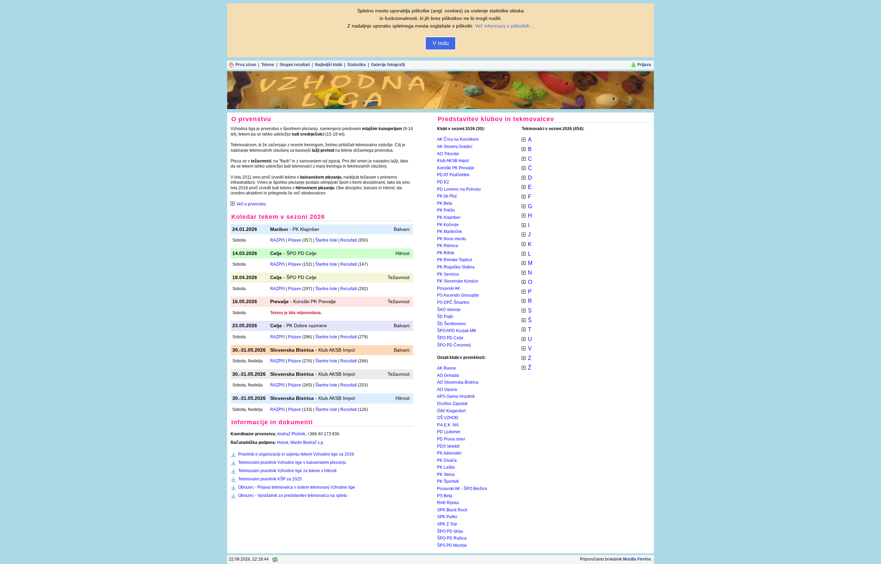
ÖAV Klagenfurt (451, 410)
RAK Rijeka (448, 502)
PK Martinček (449, 231)
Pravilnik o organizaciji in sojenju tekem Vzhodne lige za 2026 (296, 454)
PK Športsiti (448, 481)
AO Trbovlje (448, 153)
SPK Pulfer (447, 516)
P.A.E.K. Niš (448, 425)
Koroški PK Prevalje (455, 168)
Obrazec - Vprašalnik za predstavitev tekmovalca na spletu (292, 495)
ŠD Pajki (445, 316)
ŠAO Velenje (449, 309)
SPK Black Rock (452, 510)
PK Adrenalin (449, 453)
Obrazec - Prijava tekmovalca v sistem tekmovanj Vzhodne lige (296, 487)
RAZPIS (277, 240)
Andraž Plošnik (291, 434)
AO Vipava (447, 389)
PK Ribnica (447, 245)
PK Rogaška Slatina (456, 267)
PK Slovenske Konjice (457, 281)
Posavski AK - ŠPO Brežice (462, 488)
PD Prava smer (451, 439)
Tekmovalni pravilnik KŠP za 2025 (270, 479)
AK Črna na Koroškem (458, 139)
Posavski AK (448, 288)
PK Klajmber (448, 217)
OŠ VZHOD (447, 417)
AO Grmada (448, 375)
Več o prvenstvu (251, 204)
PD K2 (443, 182)
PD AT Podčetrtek (453, 174)
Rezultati (348, 240)
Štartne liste (326, 240)
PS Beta (444, 495)
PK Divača (447, 460)
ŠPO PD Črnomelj (454, 345)
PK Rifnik (445, 253)
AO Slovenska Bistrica (457, 382)
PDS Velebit (448, 446)
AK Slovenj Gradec (455, 146)
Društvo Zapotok (452, 403)
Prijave (294, 240)
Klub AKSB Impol (453, 160)
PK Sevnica (448, 274)
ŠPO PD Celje (450, 338)
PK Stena (446, 474)
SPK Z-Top (447, 524)
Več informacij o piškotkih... (504, 26)
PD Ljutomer (448, 431)
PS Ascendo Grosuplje (458, 295)
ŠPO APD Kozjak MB (456, 330)
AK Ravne (446, 368)
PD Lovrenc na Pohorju (459, 189)
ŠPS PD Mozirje (452, 545)
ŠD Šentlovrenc (451, 323)
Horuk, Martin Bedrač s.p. (300, 442)
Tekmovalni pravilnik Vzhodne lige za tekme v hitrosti (287, 470)
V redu (441, 43)
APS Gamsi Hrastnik (456, 396)
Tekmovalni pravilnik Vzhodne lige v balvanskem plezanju (292, 462)
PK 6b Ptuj (447, 196)
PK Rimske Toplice (454, 259)
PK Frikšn (446, 210)
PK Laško (446, 467)
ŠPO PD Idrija (450, 531)
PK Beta (444, 203)
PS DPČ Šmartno (453, 302)
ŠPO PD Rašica (452, 538)
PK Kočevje (448, 224)
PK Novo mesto (451, 238)
